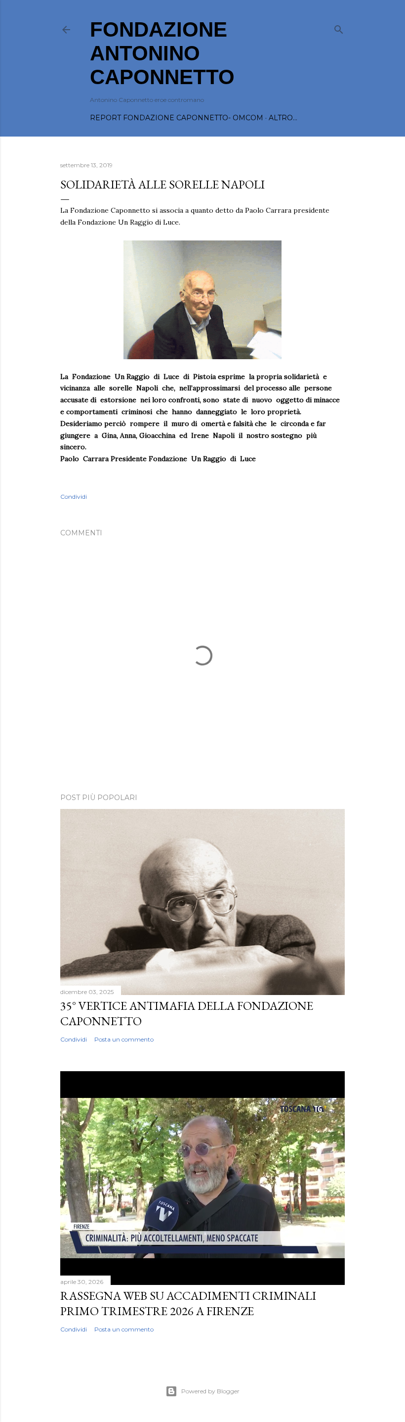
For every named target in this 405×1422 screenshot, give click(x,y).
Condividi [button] (73, 496)
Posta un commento (124, 1039)
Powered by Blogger (210, 1391)
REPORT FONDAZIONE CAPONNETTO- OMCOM (176, 117)
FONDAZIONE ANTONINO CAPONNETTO (162, 53)
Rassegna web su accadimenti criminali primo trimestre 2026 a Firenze (188, 1303)
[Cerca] (339, 27)
